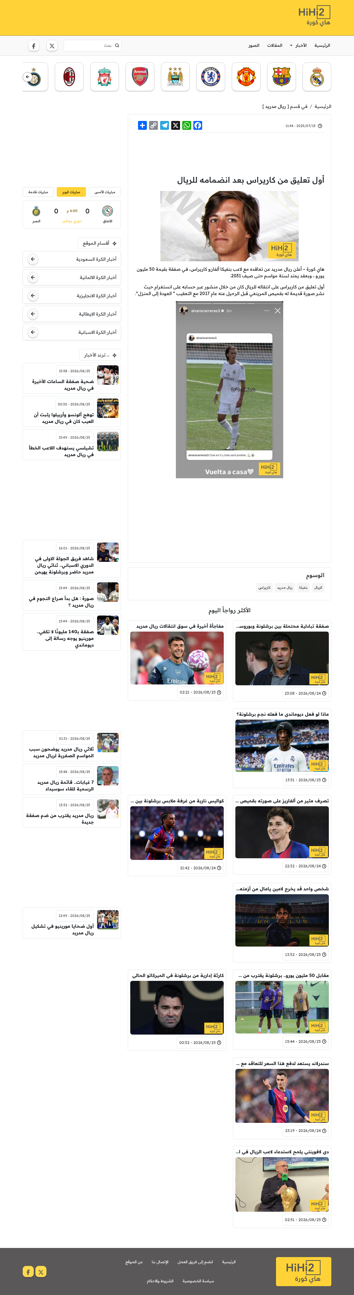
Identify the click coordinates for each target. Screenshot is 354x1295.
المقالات (274, 45)
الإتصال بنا (160, 1261)
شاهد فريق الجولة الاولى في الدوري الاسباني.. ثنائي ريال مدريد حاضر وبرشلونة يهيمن (64, 565)
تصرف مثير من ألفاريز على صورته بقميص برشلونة (282, 800)
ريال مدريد (275, 106)
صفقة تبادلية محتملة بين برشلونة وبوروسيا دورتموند (282, 626)
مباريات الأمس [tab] (105, 192)
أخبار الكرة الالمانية (98, 277)
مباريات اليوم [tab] (71, 192)
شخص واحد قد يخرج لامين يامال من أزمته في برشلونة (282, 888)
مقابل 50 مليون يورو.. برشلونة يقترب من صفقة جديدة (282, 975)
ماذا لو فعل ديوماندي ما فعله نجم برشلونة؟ (282, 714)
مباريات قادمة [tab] (38, 192)
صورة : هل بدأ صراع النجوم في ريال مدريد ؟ (61, 602)
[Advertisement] (123, 16)
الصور (254, 45)
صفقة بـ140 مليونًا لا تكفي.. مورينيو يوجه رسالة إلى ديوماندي (65, 638)
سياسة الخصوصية (198, 1280)
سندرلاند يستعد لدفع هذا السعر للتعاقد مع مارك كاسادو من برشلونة (282, 1063)
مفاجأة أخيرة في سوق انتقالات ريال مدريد (180, 626)
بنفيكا (303, 587)
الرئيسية (322, 45)
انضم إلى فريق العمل (195, 1261)
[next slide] (27, 77)
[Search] (117, 45)
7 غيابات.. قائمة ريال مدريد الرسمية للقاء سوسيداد (65, 785)
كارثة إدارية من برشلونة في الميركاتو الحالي (178, 975)
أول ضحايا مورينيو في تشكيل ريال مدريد (62, 929)
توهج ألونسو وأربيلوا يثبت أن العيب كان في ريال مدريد (64, 418)
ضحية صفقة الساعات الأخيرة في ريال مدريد (63, 385)
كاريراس (264, 587)
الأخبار (301, 45)
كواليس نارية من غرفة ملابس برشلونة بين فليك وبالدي (177, 800)
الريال (318, 587)
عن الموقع (134, 1261)
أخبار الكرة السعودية (96, 259)
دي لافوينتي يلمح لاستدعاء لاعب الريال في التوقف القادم (282, 1151)
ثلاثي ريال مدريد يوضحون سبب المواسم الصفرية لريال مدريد (61, 752)
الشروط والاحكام (160, 1280)
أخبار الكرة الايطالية (97, 314)
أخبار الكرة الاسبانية (97, 332)
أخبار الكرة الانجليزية (96, 295)
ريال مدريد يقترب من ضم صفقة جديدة (60, 819)
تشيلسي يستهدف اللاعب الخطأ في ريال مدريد (61, 451)
